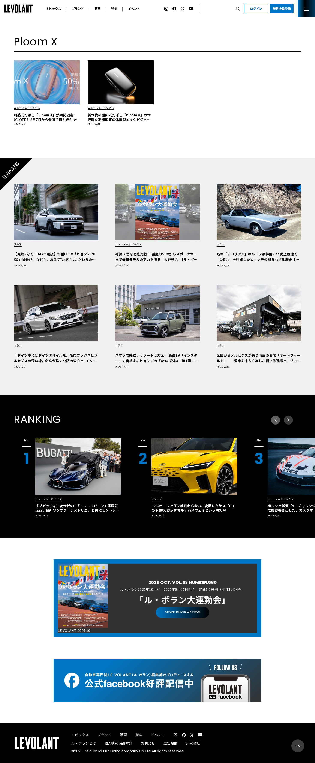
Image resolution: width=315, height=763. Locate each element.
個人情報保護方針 (118, 743)
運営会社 (193, 743)
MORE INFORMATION (182, 612)
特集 (114, 8)
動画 (97, 8)
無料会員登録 (282, 8)
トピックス (53, 8)
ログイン (256, 8)
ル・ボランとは (83, 743)
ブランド (78, 8)
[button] (288, 420)
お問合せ (148, 743)
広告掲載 (170, 743)
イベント (134, 8)
